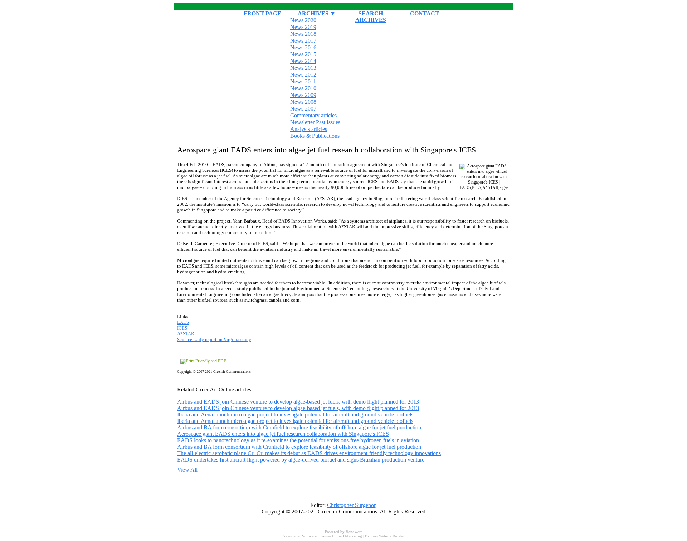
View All (187, 470)
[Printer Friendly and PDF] (203, 361)
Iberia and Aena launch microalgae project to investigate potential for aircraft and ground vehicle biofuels (295, 414)
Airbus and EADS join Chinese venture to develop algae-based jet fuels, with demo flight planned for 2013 (298, 402)
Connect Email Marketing (341, 536)
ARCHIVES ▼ (317, 13)
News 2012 (303, 75)
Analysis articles (308, 129)
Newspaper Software (300, 536)
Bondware (354, 532)
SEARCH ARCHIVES (370, 16)
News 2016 (303, 47)
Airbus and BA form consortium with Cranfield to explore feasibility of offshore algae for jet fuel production (299, 427)
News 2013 (303, 68)
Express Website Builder (385, 536)
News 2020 (303, 20)
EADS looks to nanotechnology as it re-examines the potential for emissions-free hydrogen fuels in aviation (298, 440)
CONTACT (424, 13)
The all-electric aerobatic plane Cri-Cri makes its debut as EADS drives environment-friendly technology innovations (309, 453)
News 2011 (303, 81)
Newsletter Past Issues (315, 122)
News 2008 (303, 102)
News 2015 (303, 54)
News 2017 (303, 41)
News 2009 (303, 95)
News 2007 (303, 109)
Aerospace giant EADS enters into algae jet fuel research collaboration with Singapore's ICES (283, 434)
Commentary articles (313, 115)
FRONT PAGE (262, 13)
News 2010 (303, 88)
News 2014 (303, 61)
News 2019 (303, 27)
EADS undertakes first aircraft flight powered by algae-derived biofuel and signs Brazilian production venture (300, 460)
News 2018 (303, 34)
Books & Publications (315, 136)
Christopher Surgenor (351, 505)
